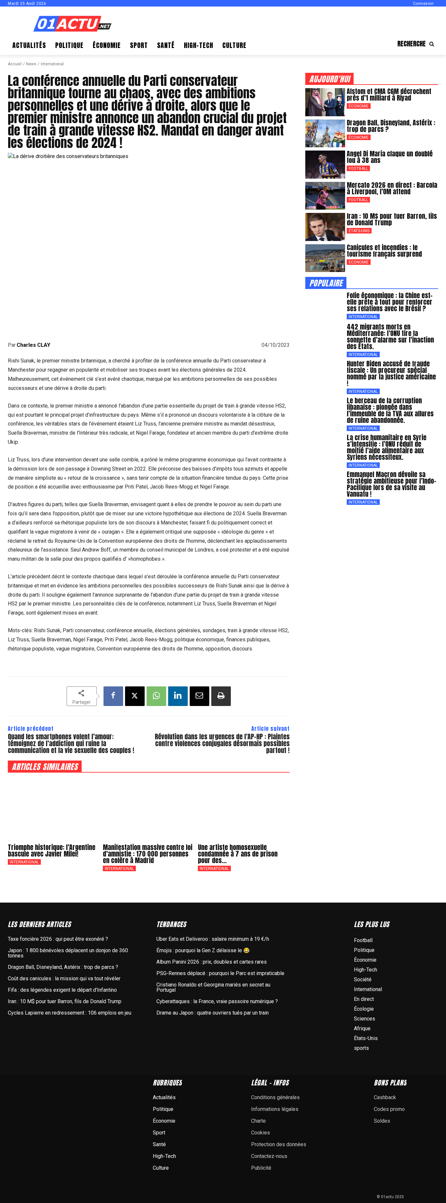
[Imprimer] (221, 696)
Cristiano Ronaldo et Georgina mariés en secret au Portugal (213, 987)
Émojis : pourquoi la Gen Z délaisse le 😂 (203, 950)
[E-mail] (199, 696)
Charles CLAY (33, 345)
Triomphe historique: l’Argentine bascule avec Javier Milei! (51, 850)
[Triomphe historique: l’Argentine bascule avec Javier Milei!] (54, 808)
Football (358, 168)
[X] (135, 696)
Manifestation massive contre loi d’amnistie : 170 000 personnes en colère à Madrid (147, 853)
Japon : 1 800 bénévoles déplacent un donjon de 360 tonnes (68, 953)
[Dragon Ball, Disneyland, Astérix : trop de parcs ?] (325, 134)
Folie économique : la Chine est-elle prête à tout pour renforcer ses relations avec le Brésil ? (390, 301)
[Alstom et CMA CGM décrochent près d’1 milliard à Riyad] (325, 102)
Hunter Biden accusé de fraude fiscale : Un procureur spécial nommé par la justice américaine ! (391, 373)
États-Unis (359, 231)
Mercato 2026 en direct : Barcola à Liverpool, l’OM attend (392, 188)
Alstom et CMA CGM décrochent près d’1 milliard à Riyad (389, 94)
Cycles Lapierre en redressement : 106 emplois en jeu (69, 1013)
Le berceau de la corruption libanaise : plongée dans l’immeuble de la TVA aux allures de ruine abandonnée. (390, 410)
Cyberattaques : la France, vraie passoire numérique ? (217, 1001)
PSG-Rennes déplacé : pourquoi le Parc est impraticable (220, 973)
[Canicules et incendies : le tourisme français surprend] (325, 258)
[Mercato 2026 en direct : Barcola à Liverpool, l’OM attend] (325, 196)
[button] (417, 44)
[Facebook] (113, 696)
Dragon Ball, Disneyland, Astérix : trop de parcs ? (391, 126)
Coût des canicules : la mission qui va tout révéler (64, 978)
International (52, 64)
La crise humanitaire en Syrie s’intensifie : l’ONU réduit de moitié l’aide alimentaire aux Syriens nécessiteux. (386, 447)
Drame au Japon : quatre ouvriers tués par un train (212, 1013)
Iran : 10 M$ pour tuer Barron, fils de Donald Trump (392, 219)
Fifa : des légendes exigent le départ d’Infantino (62, 990)
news (31, 64)
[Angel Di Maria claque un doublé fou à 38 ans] (325, 165)
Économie (359, 106)
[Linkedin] (178, 696)
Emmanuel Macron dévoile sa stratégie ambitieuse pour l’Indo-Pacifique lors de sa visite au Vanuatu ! (391, 484)
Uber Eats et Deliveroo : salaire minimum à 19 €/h (212, 939)
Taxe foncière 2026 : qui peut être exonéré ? (58, 939)
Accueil (15, 64)
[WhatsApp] (156, 696)
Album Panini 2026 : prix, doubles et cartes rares (211, 962)
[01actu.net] (72, 24)
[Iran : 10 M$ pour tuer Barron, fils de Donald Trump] (325, 227)
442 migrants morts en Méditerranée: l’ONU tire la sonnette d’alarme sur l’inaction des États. (390, 336)
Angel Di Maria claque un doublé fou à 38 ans (390, 157)
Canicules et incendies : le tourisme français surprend (384, 250)
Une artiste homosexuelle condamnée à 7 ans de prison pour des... (238, 853)
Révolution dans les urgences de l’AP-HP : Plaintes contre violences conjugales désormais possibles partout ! (222, 743)
